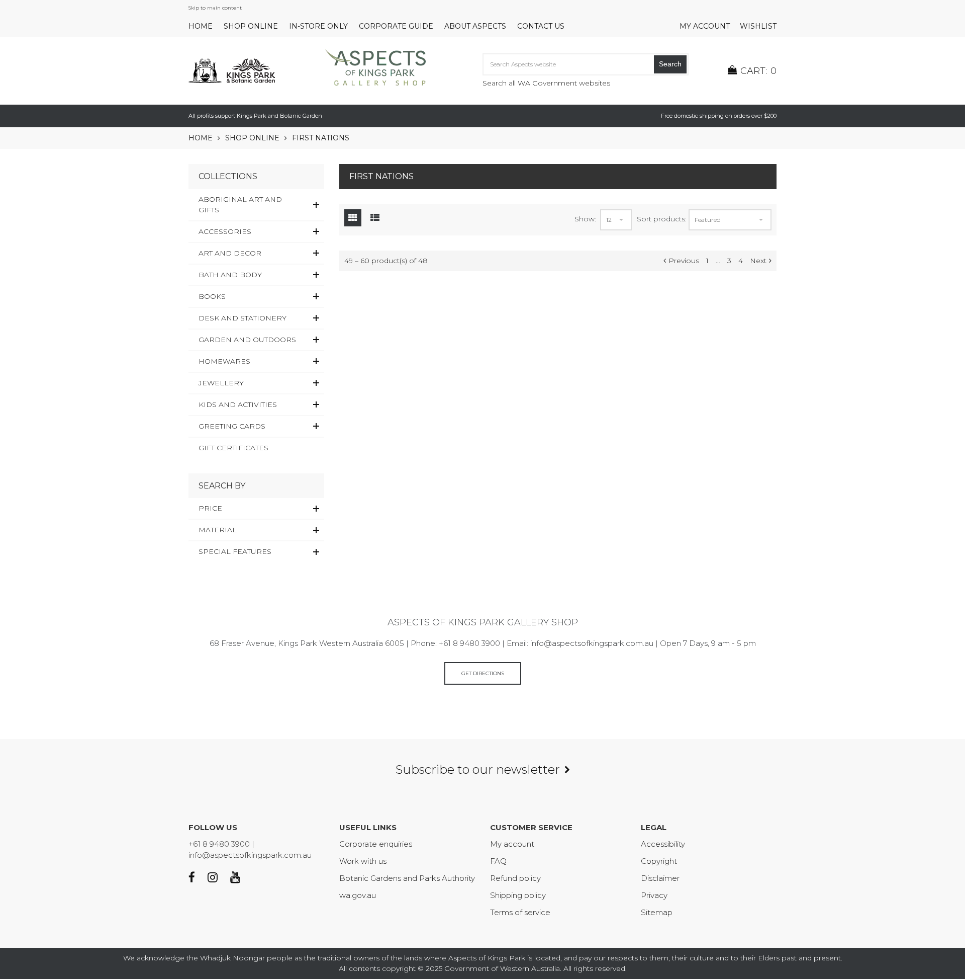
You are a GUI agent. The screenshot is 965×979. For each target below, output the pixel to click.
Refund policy (515, 878)
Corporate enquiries (375, 844)
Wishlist (758, 26)
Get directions (482, 673)
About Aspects (475, 26)
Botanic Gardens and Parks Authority (407, 878)
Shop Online (251, 26)
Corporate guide (396, 26)
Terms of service (520, 912)
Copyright (659, 861)
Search (670, 64)
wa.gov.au (357, 895)
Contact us (540, 26)
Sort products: (662, 218)
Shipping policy (518, 895)
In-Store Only (318, 26)
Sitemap (656, 912)
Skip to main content (215, 8)
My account (705, 26)
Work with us (363, 861)
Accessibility (663, 844)
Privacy (654, 895)
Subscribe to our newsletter (478, 769)
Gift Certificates (233, 447)
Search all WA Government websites (546, 83)
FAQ (498, 861)
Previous (683, 260)
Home (200, 26)
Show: (585, 218)
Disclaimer (660, 878)
